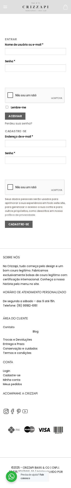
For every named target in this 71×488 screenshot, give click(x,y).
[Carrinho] (65, 6)
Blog (35, 331)
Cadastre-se (18, 224)
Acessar (15, 116)
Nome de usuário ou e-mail (24, 45)
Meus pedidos (12, 384)
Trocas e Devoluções (17, 340)
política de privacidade (20, 215)
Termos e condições (17, 353)
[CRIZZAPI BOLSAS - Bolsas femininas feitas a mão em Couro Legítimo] (35, 6)
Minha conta (11, 380)
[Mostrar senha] (8, 77)
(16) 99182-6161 (27, 306)
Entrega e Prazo (13, 344)
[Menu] (5, 6)
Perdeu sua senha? (18, 123)
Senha (10, 61)
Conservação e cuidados (20, 348)
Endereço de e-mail (19, 136)
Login (6, 371)
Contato (9, 327)
